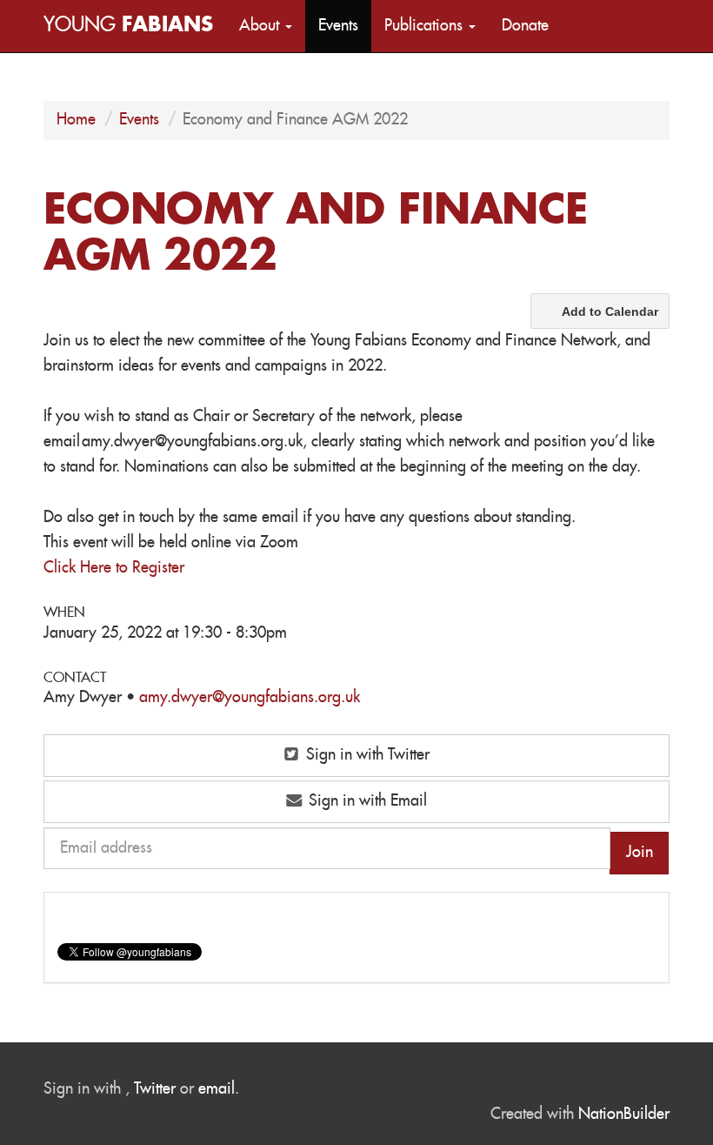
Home (76, 120)
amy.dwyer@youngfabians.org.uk (249, 698)
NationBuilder (624, 1114)
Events (338, 26)
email (216, 1089)
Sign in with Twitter (366, 755)
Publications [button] (425, 26)
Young (128, 26)
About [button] (261, 26)
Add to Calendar (610, 311)
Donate (525, 26)
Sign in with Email (365, 801)
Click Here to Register (113, 568)
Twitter (155, 1089)
